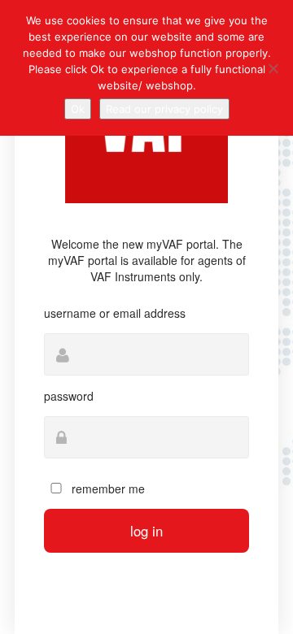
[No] (273, 68)
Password (69, 396)
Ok (78, 108)
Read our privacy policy (164, 108)
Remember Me (106, 488)
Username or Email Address (115, 313)
